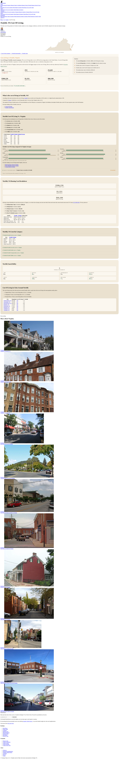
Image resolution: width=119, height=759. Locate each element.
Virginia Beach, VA (7, 300)
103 (17, 303)
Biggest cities (5, 740)
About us (5, 750)
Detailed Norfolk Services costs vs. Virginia (12, 235)
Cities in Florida (6, 744)
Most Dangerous (6, 732)
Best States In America (17, 7)
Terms (4, 755)
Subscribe (14, 717)
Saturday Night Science (27, 721)
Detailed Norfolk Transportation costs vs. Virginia (14, 252)
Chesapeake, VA (7, 302)
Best (1, 6)
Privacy (4, 754)
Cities (1, 4)
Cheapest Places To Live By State (32, 12)
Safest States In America (18, 9)
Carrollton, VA (6, 310)
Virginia (9, 100)
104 (17, 306)
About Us (2, 17)
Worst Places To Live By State (29, 14)
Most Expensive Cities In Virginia (11, 164)
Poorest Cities (5, 733)
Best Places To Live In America (6, 7)
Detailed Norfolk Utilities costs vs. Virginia (12, 255)
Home (1, 19)
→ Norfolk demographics (16, 53)
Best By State (5, 736)
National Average (21, 134)
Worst (1, 13)
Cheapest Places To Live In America (7, 12)
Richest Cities (5, 731)
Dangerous (2, 15)
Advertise (5, 753)
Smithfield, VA (7, 308)
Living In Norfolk (8, 106)
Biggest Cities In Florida (26, 5)
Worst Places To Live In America (6, 14)
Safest (1, 8)
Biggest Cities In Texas (36, 5)
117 (17, 302)
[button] (59, 170)
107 (17, 304)
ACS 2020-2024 (76, 202)
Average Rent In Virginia (10, 166)
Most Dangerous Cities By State (34, 16)
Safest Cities (5, 729)
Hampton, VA (6, 304)
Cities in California (6, 742)
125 (17, 307)
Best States (5, 734)
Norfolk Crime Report (9, 107)
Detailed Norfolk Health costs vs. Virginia (12, 250)
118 (17, 300)
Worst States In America (18, 14)
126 (17, 310)
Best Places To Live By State (28, 7)
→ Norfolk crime (24, 53)
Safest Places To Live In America (7, 9)
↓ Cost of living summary (5, 53)
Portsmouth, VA (7, 306)
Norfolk (6, 19)
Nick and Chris (11, 723)
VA (4, 19)
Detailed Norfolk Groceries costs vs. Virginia (13, 247)
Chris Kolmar (3, 31)
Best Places (5, 728)
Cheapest (2, 10)
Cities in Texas (6, 743)
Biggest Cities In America (5, 5)
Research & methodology (8, 751)
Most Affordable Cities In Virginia (12, 165)
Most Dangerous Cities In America (7, 16)
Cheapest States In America (20, 12)
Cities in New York (6, 745)
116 (17, 308)
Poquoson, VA (6, 307)
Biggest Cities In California (16, 5)
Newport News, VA (8, 303)
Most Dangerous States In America (21, 16)
